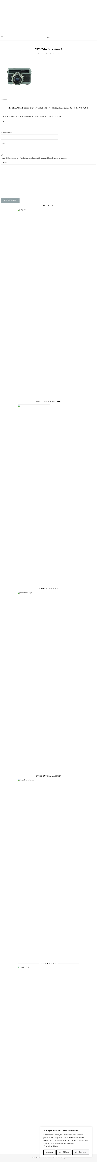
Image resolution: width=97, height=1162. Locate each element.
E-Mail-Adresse (7, 132)
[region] (66, 1142)
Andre (5, 100)
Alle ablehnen (64, 1152)
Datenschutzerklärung (51, 1146)
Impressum (49, 1158)
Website (3, 144)
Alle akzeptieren (80, 1152)
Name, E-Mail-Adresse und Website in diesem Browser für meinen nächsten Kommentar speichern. (34, 158)
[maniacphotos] (48, 17)
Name (3, 121)
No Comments (54, 54)
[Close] (89, 1128)
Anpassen (49, 1152)
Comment (4, 162)
